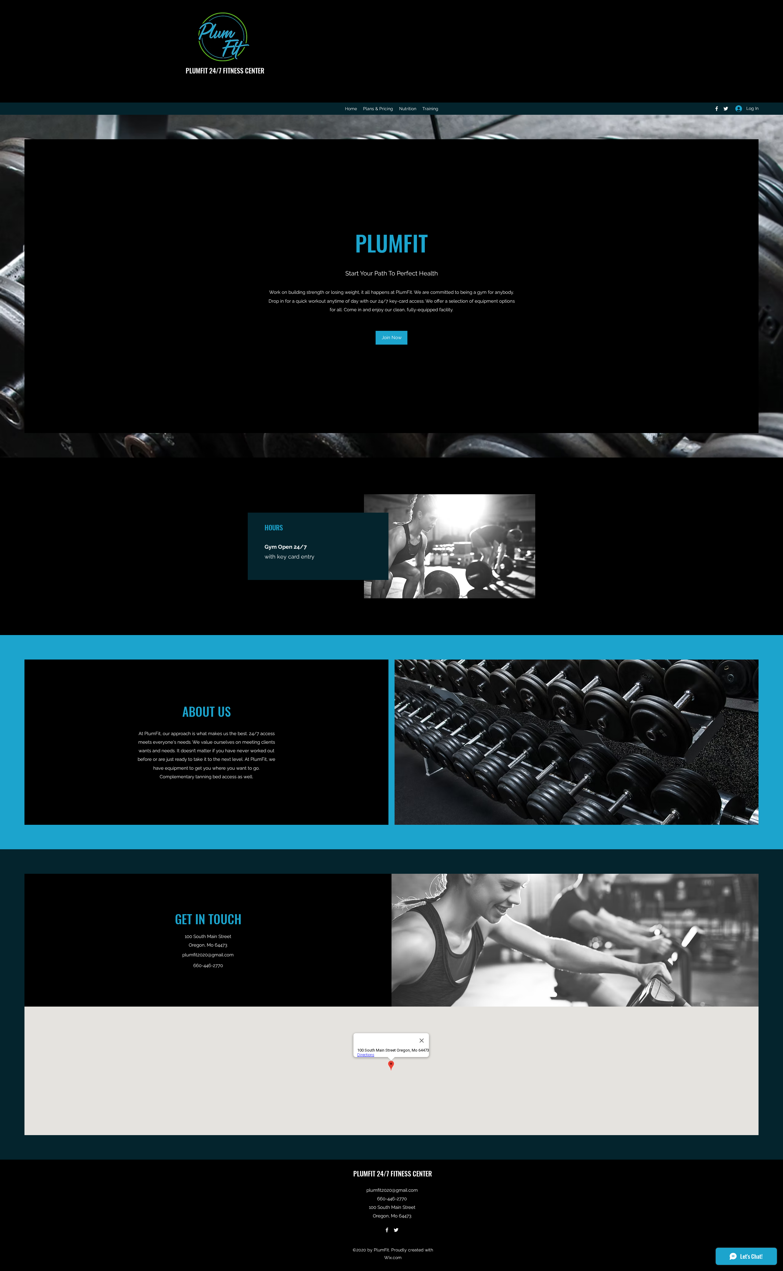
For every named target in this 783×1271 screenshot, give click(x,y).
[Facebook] (717, 109)
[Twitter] (726, 109)
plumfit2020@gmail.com (208, 955)
